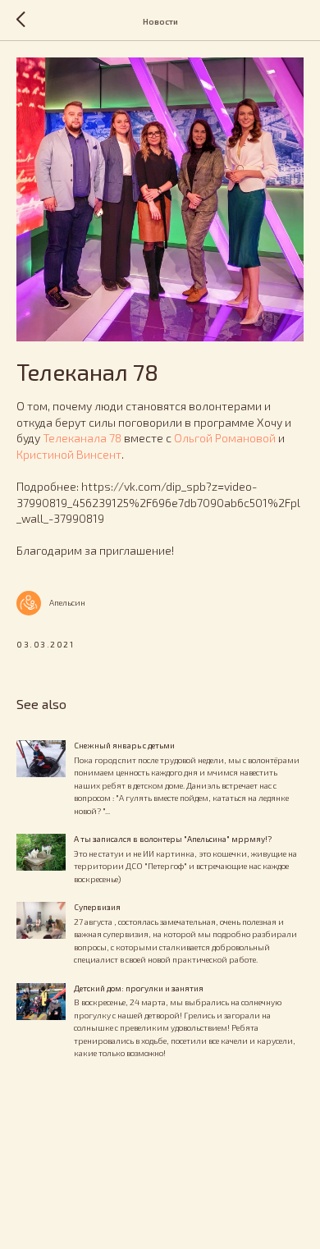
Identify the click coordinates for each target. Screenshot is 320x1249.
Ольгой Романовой (225, 438)
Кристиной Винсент (68, 454)
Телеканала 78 (82, 438)
